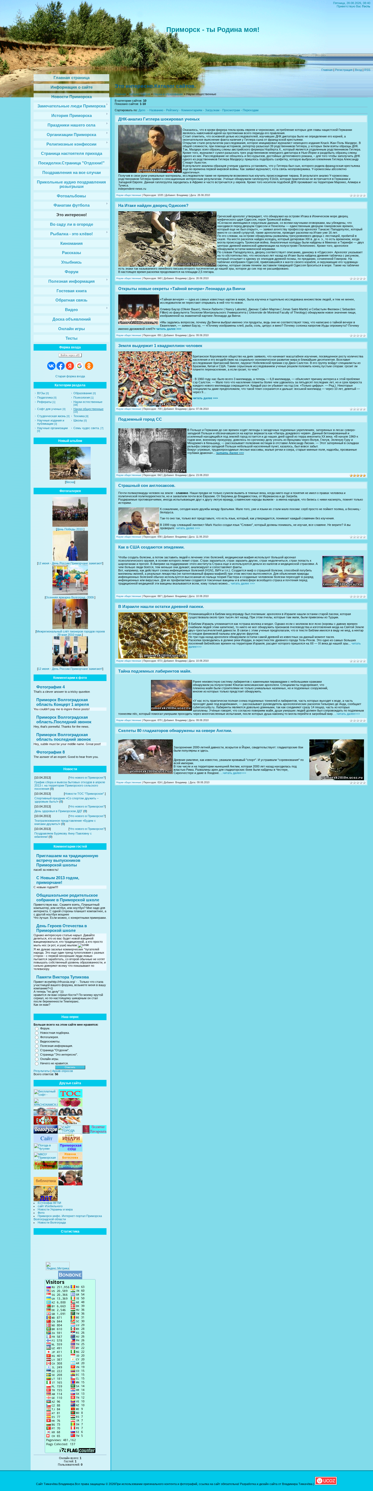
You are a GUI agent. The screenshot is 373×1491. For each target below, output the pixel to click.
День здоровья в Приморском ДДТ (58, 811)
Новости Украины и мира (55, 1209)
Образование (82, 393)
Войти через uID (70, 355)
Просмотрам (231, 110)
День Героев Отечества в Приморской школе (61, 928)
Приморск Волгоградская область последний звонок (63, 737)
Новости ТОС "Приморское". (85, 793)
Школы (78, 420)
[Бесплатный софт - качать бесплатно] (46, 1096)
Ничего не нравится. (54, 1063)
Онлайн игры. (49, 1059)
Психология (81, 397)
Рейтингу (172, 110)
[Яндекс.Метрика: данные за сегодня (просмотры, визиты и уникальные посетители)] (58, 1266)
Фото (41, 1212)
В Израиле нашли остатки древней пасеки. (161, 606)
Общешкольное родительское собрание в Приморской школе (67, 897)
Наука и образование (168, 94)
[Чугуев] (46, 1150)
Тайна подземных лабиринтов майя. (154, 671)
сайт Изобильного (50, 1206)
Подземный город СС (140, 419)
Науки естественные (87, 401)
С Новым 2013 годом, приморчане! (57, 880)
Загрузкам (212, 110)
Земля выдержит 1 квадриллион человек (160, 345)
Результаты (42, 1071)
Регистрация (344, 69)
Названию (156, 110)
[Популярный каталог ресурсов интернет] (70, 1278)
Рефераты (44, 401)
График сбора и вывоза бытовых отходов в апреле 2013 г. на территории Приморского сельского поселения (69, 785)
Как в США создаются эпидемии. (151, 547)
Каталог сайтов (139, 94)
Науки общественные (88, 409)
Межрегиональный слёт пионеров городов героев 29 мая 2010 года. (70, 633)
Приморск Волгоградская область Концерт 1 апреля (62, 702)
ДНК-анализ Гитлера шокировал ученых (159, 119)
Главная (327, 69)
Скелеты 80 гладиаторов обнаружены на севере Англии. (175, 730)
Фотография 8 (50, 752)
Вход (358, 69)
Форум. (45, 1028)
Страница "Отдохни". (54, 1050)
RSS (367, 69)
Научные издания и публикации (50, 422)
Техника (79, 416)
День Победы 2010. (70, 529)
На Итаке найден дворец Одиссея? (153, 205)
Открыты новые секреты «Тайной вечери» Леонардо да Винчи (181, 288)
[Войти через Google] (79, 366)
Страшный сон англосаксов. (146, 485)
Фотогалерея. (49, 1037)
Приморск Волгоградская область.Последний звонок (63, 719)
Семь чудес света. (86, 428)
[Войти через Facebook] (61, 366)
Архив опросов (62, 1071)
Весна (70, 482)
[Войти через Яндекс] (70, 366)
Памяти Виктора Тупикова (62, 977)
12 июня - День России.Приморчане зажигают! (70, 563)
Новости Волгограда (52, 1222)
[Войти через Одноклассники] (89, 366)
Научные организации (52, 428)
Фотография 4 (50, 687)
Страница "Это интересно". (59, 1054)
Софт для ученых (49, 409)
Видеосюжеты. (50, 1041)
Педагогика (45, 397)
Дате (141, 110)
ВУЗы (41, 393)
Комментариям (191, 110)
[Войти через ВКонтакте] (51, 366)
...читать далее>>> (347, 713)
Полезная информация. (56, 1045)
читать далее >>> (168, 328)
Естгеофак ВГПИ (49, 1202)
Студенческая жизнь (51, 416)
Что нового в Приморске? (87, 777)
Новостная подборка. (55, 1032)
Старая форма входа (70, 376)
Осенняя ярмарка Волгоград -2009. (70, 597)
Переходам (251, 110)
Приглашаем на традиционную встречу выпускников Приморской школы (67, 860)
